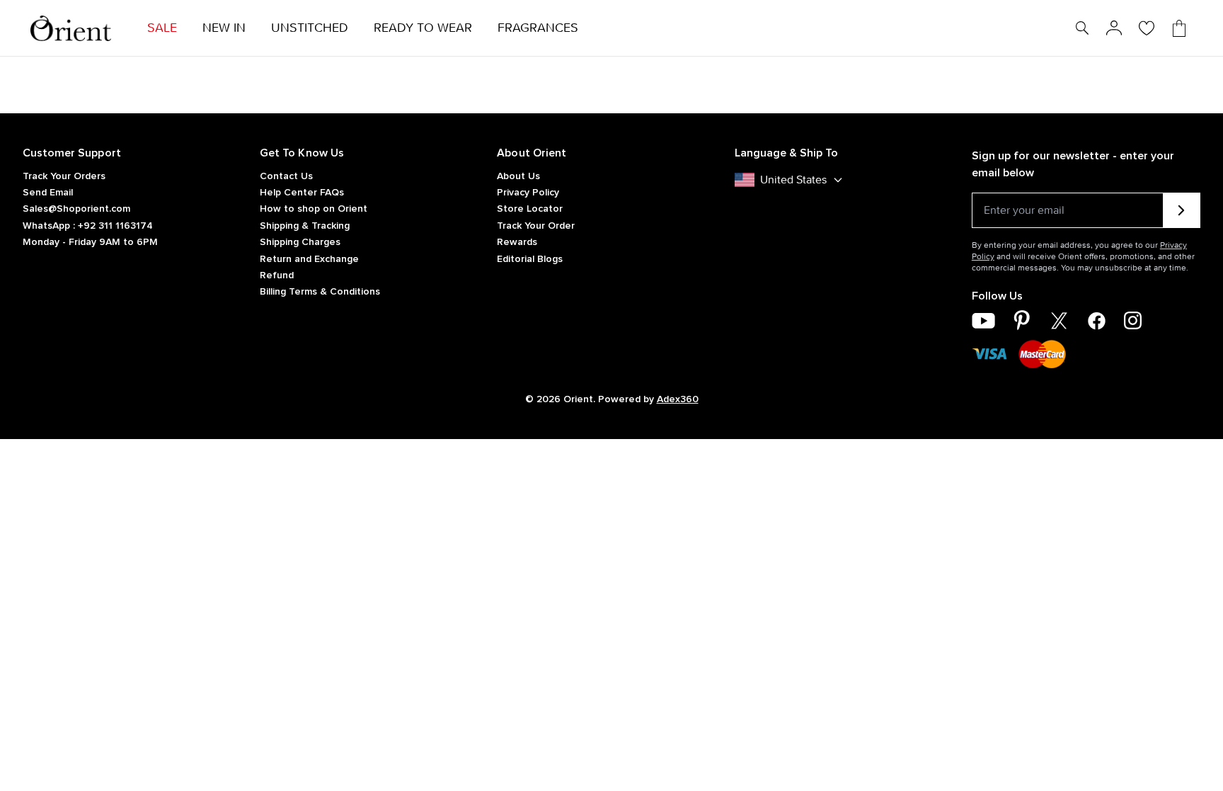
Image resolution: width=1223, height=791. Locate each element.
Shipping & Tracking (305, 226)
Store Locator (530, 209)
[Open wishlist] (1146, 28)
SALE (162, 28)
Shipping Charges (300, 242)
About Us (518, 176)
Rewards (517, 242)
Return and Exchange (309, 259)
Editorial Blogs (530, 259)
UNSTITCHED (309, 28)
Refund (277, 275)
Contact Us (286, 176)
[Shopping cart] (1179, 28)
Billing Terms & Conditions (320, 292)
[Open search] (1082, 28)
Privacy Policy (528, 193)
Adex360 (678, 399)
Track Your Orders (64, 176)
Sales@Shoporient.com (76, 209)
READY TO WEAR (423, 28)
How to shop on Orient (313, 209)
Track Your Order (536, 226)
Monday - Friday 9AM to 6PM (90, 242)
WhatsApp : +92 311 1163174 (88, 226)
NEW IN (224, 28)
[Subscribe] (1181, 210)
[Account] (1114, 28)
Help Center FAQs (302, 193)
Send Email (48, 193)
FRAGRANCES (538, 28)
